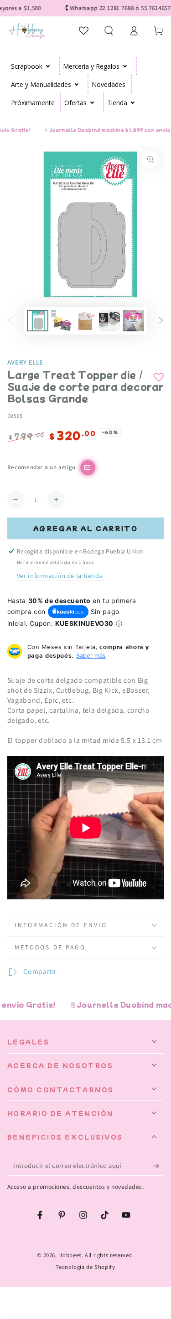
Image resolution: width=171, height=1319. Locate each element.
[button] (108, 30)
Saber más (91, 655)
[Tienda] (133, 102)
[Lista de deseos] (84, 30)
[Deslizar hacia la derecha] (160, 320)
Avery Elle (25, 362)
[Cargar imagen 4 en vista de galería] (109, 320)
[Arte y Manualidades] (77, 84)
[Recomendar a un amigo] (88, 468)
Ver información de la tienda (60, 575)
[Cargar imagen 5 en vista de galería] (133, 320)
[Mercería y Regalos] (125, 66)
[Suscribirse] (158, 1166)
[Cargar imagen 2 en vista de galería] (61, 320)
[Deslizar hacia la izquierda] (10, 320)
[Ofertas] (92, 102)
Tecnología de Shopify (85, 1267)
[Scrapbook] (48, 66)
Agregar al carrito (85, 528)
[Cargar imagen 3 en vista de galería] (85, 320)
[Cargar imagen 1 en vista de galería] (37, 320)
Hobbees (69, 1255)
